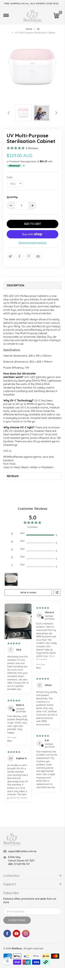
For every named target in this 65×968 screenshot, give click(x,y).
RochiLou (17, 948)
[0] (56, 15)
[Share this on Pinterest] (28, 256)
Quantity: (12, 197)
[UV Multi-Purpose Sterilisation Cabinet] (32, 67)
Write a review (28, 592)
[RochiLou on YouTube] (16, 936)
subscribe (17, 920)
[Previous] (8, 113)
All (38, 29)
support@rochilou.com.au (22, 851)
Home (29, 29)
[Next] (56, 113)
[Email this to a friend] (38, 256)
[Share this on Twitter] (10, 256)
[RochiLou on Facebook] (7, 936)
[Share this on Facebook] (19, 256)
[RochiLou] (32, 15)
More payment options (32, 242)
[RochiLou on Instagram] (26, 936)
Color (10, 177)
